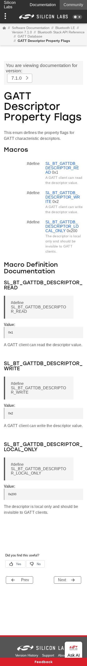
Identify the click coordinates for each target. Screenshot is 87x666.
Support (48, 655)
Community (73, 5)
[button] (6, 16)
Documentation (43, 5)
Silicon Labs (10, 4)
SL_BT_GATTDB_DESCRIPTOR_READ (62, 168)
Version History (26, 655)
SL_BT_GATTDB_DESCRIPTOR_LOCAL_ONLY (62, 226)
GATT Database (30, 36)
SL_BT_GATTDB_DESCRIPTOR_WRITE (62, 197)
